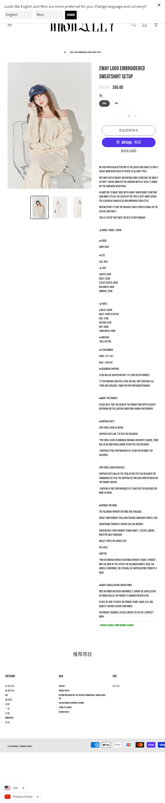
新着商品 (10, 690)
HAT (6, 695)
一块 (7, 709)
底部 (7, 704)
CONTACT (62, 686)
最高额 (8, 700)
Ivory (104, 103)
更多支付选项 (128, 151)
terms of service (65, 707)
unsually (16, 746)
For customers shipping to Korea (71, 703)
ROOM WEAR (9, 718)
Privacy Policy (64, 690)
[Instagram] (115, 694)
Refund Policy (64, 712)
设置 (7, 713)
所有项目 (10, 686)
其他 (7, 722)
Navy (116, 103)
